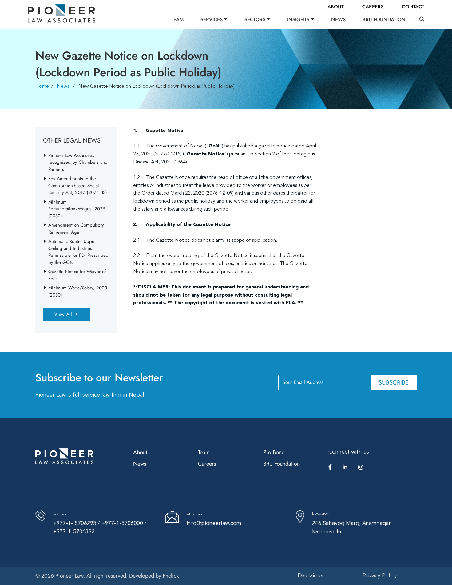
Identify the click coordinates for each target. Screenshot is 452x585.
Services (211, 19)
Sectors (254, 19)
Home (42, 86)
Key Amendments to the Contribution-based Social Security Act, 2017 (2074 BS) (77, 185)
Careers (372, 6)
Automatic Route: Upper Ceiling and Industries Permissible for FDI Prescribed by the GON (78, 252)
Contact (413, 6)
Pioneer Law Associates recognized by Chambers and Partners (78, 162)
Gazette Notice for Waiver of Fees (77, 275)
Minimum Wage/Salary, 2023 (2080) (77, 291)
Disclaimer (311, 576)
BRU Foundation (384, 19)
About (335, 6)
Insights (298, 19)
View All (63, 314)
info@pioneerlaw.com (214, 523)
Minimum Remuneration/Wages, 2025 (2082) (76, 209)
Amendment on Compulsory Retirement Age (76, 229)
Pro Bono (274, 452)
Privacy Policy (380, 576)
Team (177, 19)
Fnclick (171, 576)
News (338, 19)
